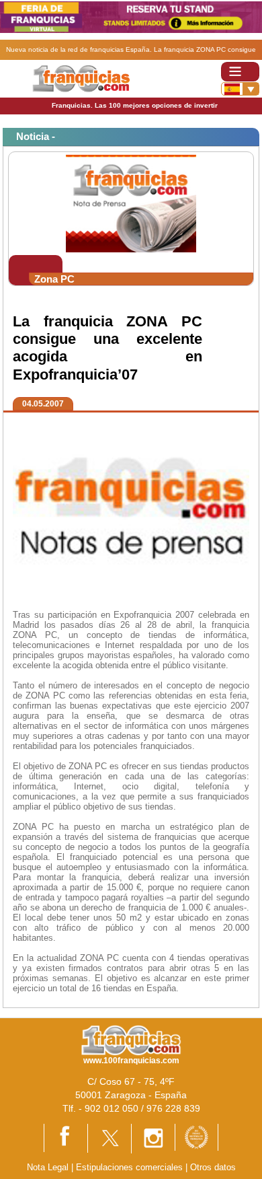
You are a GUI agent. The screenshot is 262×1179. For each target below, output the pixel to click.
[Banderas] (240, 89)
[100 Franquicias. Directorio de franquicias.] (81, 78)
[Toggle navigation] (240, 71)
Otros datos (213, 1167)
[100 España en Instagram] (153, 1138)
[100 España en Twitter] (109, 1138)
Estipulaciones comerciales (130, 1167)
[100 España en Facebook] (66, 1138)
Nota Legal (48, 1167)
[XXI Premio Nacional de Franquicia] (196, 1136)
